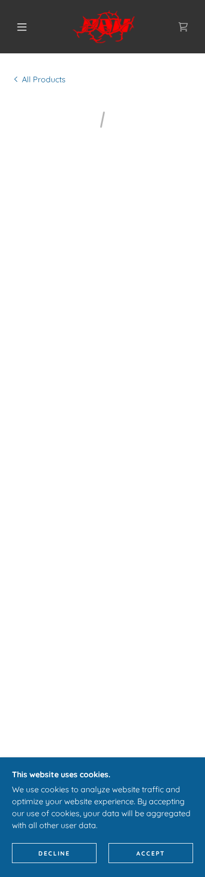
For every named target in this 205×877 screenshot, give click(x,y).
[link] (103, 26)
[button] (22, 27)
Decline (54, 853)
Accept (150, 853)
